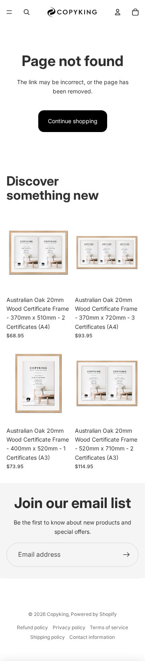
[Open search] (26, 12)
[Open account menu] (117, 12)
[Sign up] (126, 554)
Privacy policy (69, 627)
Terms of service (109, 627)
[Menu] (9, 12)
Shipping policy (47, 637)
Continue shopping (72, 121)
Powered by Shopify (94, 614)
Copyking (57, 614)
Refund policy (32, 627)
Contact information (92, 637)
